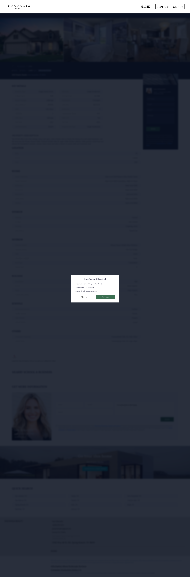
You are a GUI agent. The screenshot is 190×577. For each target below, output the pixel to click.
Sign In (84, 297)
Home (145, 6)
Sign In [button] (178, 6)
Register (105, 297)
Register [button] (163, 6)
